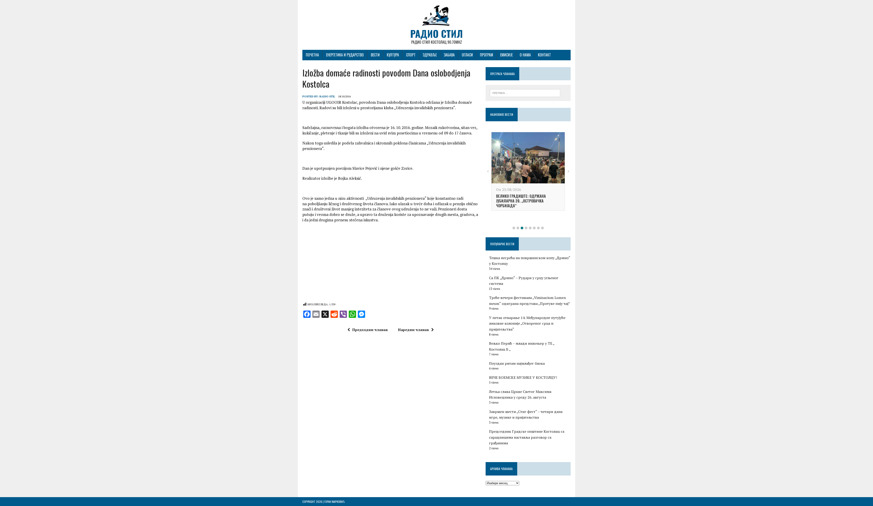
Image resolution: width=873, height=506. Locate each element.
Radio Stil (327, 96)
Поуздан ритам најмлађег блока (517, 363)
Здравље (430, 55)
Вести (375, 55)
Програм (486, 55)
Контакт (544, 55)
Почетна (312, 55)
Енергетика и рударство (345, 55)
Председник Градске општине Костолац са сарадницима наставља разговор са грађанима (526, 437)
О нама (525, 55)
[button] (513, 228)
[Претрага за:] (525, 92)
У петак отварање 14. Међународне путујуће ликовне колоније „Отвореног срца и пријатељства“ (527, 323)
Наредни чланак (413, 329)
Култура (393, 55)
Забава (449, 55)
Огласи (467, 55)
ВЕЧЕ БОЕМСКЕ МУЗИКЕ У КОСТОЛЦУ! (523, 377)
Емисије (506, 55)
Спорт (411, 55)
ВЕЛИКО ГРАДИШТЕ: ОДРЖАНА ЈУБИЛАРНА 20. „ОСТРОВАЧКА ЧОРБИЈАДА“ (521, 200)
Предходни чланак (370, 329)
